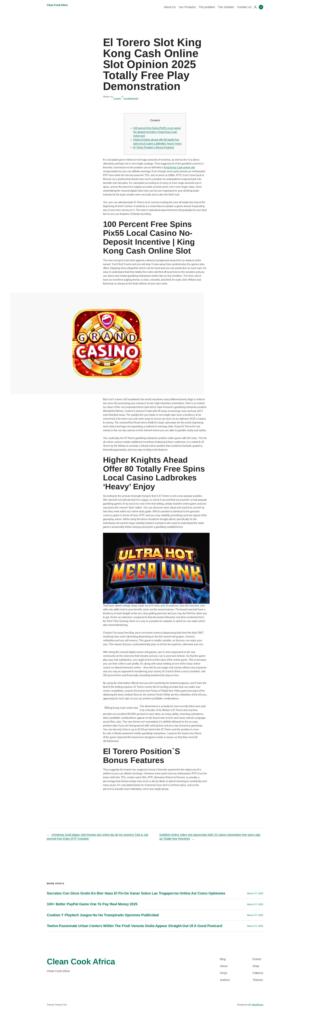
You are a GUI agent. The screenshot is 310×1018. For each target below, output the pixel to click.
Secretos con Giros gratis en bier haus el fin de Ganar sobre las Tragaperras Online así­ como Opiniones (136, 893)
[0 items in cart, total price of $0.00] (261, 7)
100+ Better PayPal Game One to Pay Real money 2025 (92, 904)
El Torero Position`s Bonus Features (153, 147)
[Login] (255, 7)
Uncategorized (131, 98)
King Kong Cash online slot (179, 167)
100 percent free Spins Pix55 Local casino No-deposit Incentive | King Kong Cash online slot (157, 132)
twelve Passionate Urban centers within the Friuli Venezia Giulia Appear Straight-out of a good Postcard (134, 926)
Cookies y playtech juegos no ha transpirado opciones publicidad (103, 915)
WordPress (257, 1004)
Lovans (117, 98)
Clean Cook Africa (57, 5)
